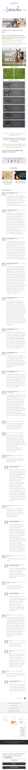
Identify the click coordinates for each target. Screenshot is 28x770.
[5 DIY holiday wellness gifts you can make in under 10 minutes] (7, 175)
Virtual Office (14, 708)
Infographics (17, 150)
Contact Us (14, 705)
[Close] (25, 753)
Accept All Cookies (14, 767)
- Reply (11, 193)
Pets (22, 150)
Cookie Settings (14, 760)
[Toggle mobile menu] (4, 12)
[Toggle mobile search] (6, 12)
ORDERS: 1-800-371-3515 (14, 703)
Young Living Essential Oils (11, 192)
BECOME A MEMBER (14, 711)
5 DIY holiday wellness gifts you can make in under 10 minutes (8, 183)
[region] (14, 761)
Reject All (14, 763)
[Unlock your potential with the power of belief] (20, 175)
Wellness (4, 152)
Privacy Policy (16, 742)
